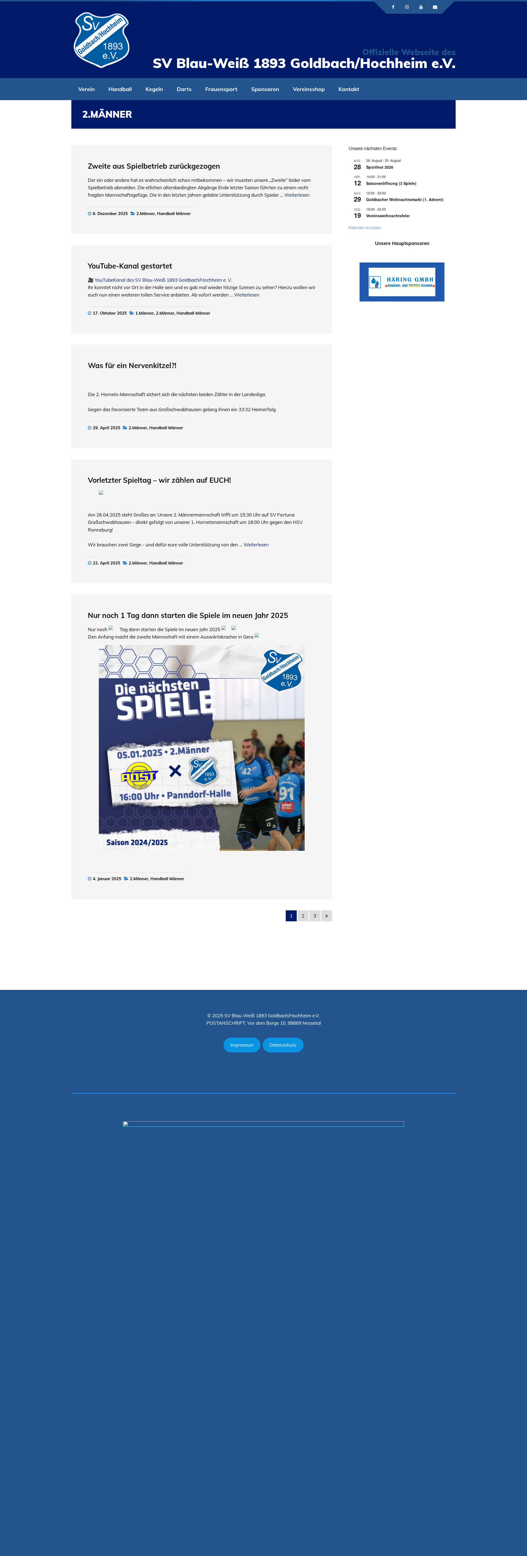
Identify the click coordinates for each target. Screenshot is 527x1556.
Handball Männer (174, 213)
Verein (86, 89)
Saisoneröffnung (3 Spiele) (391, 183)
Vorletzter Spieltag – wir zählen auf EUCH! (160, 480)
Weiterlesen (297, 195)
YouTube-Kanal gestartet (130, 265)
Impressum (242, 1045)
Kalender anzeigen (365, 227)
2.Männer (145, 213)
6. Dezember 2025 (110, 213)
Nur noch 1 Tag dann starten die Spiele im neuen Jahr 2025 (188, 615)
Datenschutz (283, 1045)
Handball (120, 89)
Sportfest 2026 (379, 167)
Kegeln (154, 89)
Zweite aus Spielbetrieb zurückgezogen (154, 166)
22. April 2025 (106, 563)
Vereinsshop (309, 89)
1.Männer (144, 313)
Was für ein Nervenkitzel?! (133, 365)
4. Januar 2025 (107, 878)
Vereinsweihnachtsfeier (388, 215)
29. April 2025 (106, 427)
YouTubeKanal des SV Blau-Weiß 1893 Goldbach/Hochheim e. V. (163, 280)
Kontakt (348, 89)
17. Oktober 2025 (110, 313)
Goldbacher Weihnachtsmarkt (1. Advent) (405, 199)
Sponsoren (265, 89)
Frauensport (221, 89)
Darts (184, 89)
